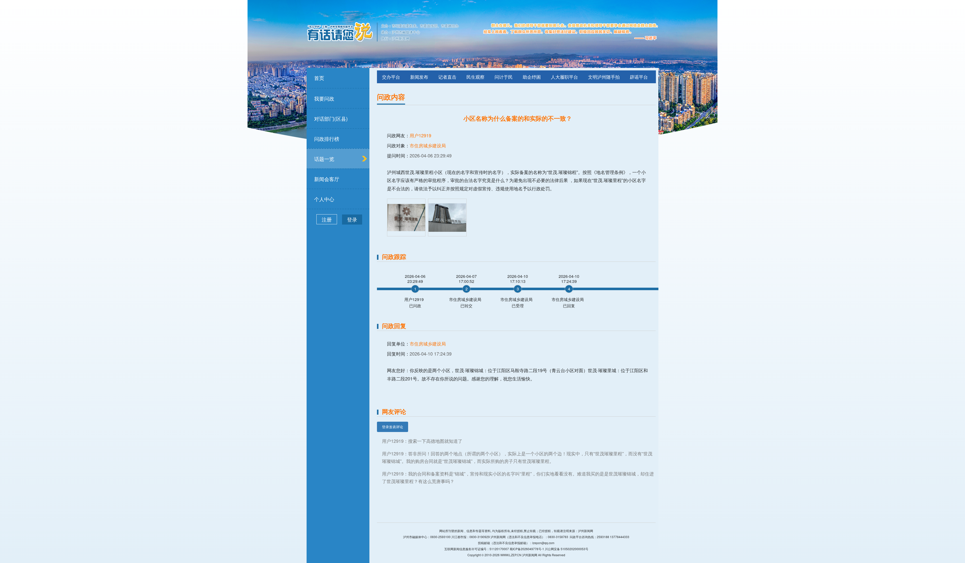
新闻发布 (419, 76)
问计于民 (504, 76)
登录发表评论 (392, 426)
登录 (352, 219)
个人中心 (324, 199)
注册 (327, 219)
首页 (319, 77)
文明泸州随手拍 (604, 76)
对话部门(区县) (331, 118)
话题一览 (324, 158)
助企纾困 (532, 76)
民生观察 (475, 76)
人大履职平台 (564, 76)
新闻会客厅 (326, 179)
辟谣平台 (639, 76)
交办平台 (391, 76)
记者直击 (447, 76)
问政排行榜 (326, 138)
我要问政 (324, 98)
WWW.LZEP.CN (510, 555)
